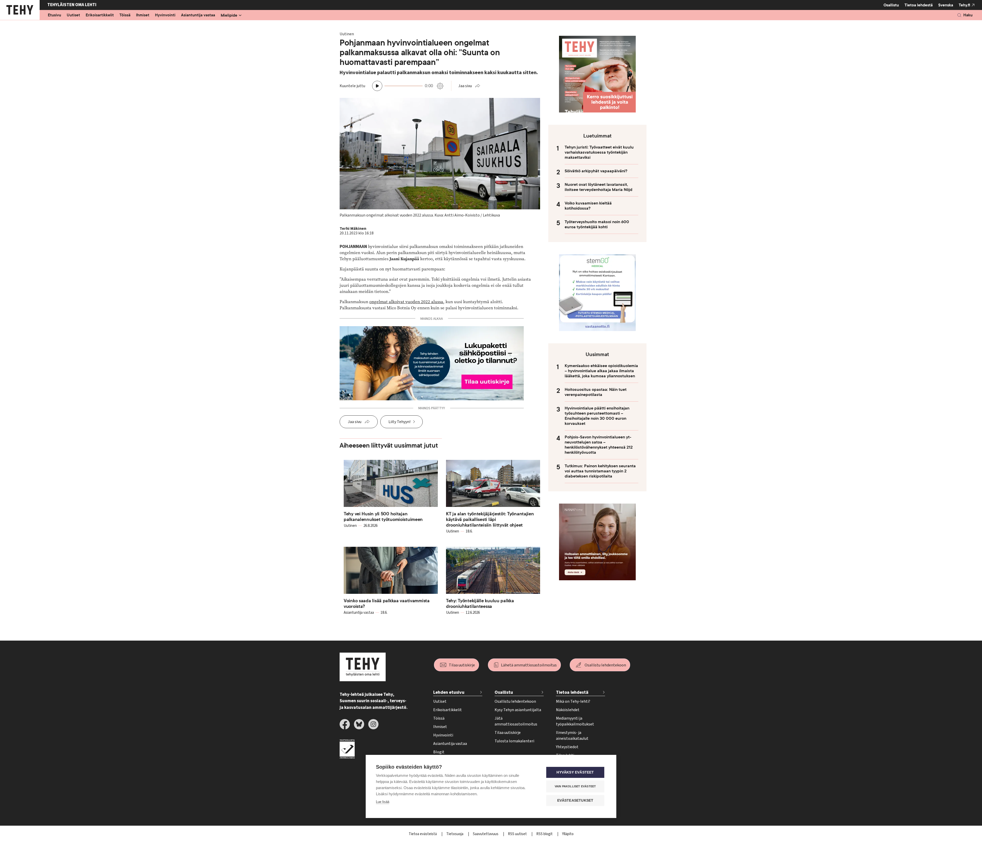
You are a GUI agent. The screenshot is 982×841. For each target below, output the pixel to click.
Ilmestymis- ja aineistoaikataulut (572, 735)
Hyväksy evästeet (575, 772)
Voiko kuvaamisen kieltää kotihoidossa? (588, 206)
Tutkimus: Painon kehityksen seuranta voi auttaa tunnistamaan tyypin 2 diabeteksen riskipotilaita (600, 471)
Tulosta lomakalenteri (514, 741)
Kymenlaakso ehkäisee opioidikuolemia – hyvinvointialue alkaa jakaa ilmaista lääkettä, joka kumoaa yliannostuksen (601, 371)
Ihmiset (142, 15)
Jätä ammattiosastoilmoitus (516, 721)
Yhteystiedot (567, 747)
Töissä (124, 15)
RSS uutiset (518, 834)
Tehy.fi (964, 5)
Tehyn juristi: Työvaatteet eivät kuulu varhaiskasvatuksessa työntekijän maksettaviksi (599, 152)
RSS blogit (544, 834)
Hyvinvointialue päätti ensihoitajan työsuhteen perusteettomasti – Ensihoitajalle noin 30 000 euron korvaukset (597, 416)
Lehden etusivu (448, 692)
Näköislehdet (567, 710)
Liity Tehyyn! (399, 422)
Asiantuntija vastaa (198, 15)
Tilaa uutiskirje (462, 665)
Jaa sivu (465, 86)
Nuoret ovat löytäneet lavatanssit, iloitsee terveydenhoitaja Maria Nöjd (598, 187)
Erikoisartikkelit (100, 15)
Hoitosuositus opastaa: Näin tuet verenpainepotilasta (596, 392)
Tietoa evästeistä (423, 834)
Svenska (945, 5)
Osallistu (891, 5)
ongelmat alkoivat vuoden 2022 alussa (406, 302)
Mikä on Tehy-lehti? (573, 701)
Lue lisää (382, 802)
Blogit (438, 752)
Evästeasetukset (575, 800)
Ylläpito (568, 834)
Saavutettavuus (486, 834)
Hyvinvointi (165, 15)
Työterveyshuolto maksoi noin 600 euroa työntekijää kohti (597, 224)
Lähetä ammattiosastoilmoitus (529, 665)
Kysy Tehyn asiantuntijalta (518, 710)
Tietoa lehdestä (919, 5)
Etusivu (54, 15)
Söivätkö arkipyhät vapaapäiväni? (596, 171)
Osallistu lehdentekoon (605, 665)
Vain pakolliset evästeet (575, 786)
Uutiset (73, 15)
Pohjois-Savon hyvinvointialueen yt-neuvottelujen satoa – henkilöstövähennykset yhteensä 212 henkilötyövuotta (599, 445)
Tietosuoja (455, 834)
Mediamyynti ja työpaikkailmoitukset (575, 721)
